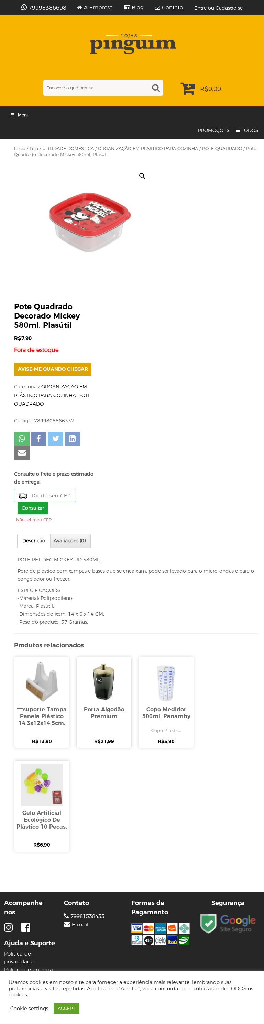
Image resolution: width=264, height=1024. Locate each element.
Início (19, 148)
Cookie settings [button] (29, 1008)
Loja (34, 148)
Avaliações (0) (70, 541)
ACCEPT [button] (66, 1008)
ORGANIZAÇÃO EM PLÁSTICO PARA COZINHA (148, 148)
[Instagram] (10, 927)
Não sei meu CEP (34, 519)
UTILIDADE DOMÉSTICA (68, 148)
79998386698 (47, 7)
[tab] (34, 541)
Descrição (33, 541)
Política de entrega (28, 969)
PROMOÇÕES (214, 130)
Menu (24, 114)
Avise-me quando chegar (53, 369)
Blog (138, 7)
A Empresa (98, 7)
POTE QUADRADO (222, 148)
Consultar (33, 508)
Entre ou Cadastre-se (218, 8)
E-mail (80, 924)
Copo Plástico (166, 730)
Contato (172, 7)
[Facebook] (25, 927)
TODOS (250, 130)
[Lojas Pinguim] (132, 44)
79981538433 (86, 916)
